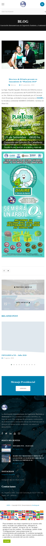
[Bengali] (31, 511)
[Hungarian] (13, 520)
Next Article (22, 302)
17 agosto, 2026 (8, 358)
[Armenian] (16, 511)
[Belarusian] (27, 511)
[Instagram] (19, 433)
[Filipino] (2, 517)
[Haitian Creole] (34, 517)
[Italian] (31, 520)
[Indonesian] (23, 520)
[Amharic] (9, 511)
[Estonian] (42, 514)
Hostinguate (35, 505)
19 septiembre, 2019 (27, 85)
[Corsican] (16, 514)
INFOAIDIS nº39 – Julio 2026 (14, 355)
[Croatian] (20, 514)
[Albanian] (5, 511)
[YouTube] (15, 433)
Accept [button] (6, 541)
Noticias (13, 85)
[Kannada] (42, 520)
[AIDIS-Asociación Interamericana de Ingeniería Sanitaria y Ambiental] (23, 4)
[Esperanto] (38, 514)
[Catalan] (42, 511)
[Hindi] (5, 520)
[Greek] (27, 517)
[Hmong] (9, 520)
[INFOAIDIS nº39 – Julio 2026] (23, 337)
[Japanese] (34, 520)
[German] (23, 517)
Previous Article (24, 287)
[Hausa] (38, 517)
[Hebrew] (2, 520)
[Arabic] (13, 511)
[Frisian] (13, 517)
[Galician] (16, 517)
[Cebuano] (2, 514)
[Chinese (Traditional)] (13, 514)
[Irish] (27, 520)
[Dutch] (31, 514)
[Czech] (23, 514)
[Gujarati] (31, 517)
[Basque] (23, 511)
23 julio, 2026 (18, 463)
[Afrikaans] (2, 511)
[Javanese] (38, 520)
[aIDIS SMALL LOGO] (5, 407)
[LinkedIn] (11, 433)
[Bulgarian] (38, 511)
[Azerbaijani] (20, 511)
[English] (34, 514)
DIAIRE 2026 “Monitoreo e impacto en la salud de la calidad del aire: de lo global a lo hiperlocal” (28, 458)
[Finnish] (5, 517)
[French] (9, 517)
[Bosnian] (34, 511)
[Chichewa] (5, 514)
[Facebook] (2, 433)
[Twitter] (6, 433)
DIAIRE (40, 98)
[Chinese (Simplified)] (9, 514)
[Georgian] (20, 517)
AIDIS (8, 505)
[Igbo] (20, 520)
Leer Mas (23, 388)
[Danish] (27, 514)
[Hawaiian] (42, 517)
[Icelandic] (16, 520)
